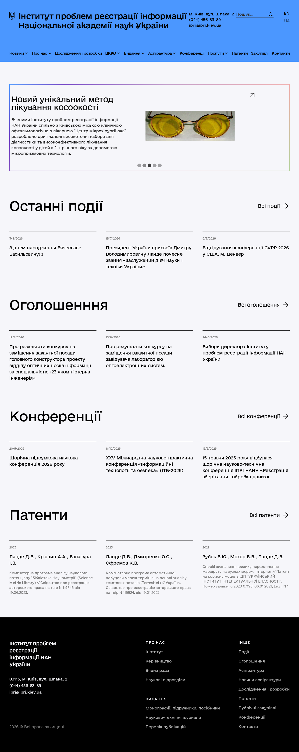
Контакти (281, 53)
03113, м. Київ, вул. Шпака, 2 (38, 679)
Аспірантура (251, 670)
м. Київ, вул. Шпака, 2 (211, 14)
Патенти (240, 53)
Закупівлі (260, 53)
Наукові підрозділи (165, 679)
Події (243, 651)
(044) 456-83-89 (205, 19)
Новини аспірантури (259, 679)
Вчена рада (157, 670)
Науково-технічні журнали (173, 717)
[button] (19, 53)
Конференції (192, 53)
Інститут (154, 651)
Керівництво (159, 661)
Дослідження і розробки (78, 53)
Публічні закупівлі (257, 707)
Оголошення (251, 661)
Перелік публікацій (166, 726)
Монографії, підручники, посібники (183, 708)
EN (287, 13)
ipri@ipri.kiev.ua (205, 25)
